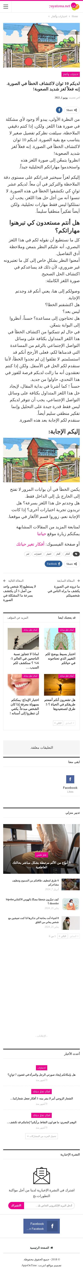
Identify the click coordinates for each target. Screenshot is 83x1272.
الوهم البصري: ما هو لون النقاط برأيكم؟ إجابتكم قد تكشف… (41, 1122)
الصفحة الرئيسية (39, 1247)
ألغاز (58, 554)
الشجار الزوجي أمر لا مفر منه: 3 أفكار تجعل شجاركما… (41, 1098)
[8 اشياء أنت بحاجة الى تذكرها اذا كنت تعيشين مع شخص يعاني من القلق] (71, 923)
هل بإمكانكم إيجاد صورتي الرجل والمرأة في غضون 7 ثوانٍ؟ (42, 1074)
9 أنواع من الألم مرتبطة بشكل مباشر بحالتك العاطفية (41, 865)
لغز (27, 554)
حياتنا (41, 533)
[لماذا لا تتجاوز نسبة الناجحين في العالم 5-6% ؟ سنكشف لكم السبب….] (23, 639)
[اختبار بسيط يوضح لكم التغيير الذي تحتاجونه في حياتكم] (59, 639)
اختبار (48, 554)
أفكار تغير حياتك (31, 544)
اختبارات (38, 554)
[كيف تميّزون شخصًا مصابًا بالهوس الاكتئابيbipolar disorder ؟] (71, 904)
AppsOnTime (29, 1265)
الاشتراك (16, 1205)
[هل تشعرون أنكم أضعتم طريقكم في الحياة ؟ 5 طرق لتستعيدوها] (59, 685)
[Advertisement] (41, 990)
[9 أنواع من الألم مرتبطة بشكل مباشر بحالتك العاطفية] (41, 849)
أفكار (67, 554)
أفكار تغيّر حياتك (67, 630)
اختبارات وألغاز (70, 74)
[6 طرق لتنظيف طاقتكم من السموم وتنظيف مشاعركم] (71, 885)
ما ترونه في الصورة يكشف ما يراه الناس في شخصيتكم (64, 591)
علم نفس (41, 855)
